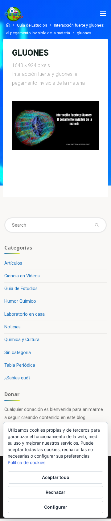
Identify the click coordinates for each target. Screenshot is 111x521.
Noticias (12, 327)
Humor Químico (20, 301)
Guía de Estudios (21, 288)
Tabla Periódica (19, 365)
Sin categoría (17, 352)
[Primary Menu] (103, 14)
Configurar (55, 507)
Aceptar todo (55, 477)
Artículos (13, 263)
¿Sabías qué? (17, 378)
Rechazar (55, 492)
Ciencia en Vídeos (22, 276)
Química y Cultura (21, 339)
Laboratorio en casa (24, 314)
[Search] (96, 225)
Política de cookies (26, 462)
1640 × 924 (25, 65)
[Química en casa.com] (13, 13)
